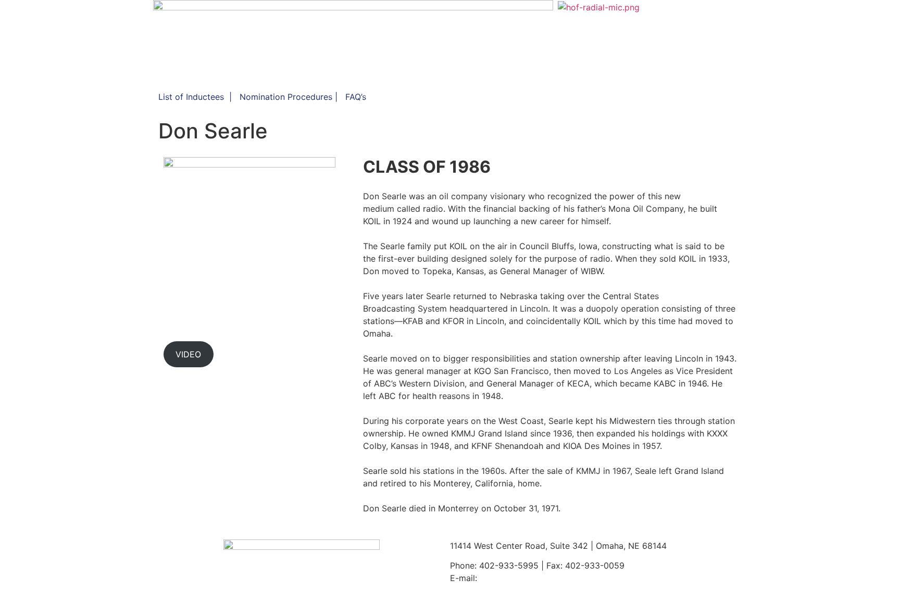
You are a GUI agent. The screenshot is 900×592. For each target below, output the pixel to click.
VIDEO (188, 354)
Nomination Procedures (286, 97)
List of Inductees (191, 97)
